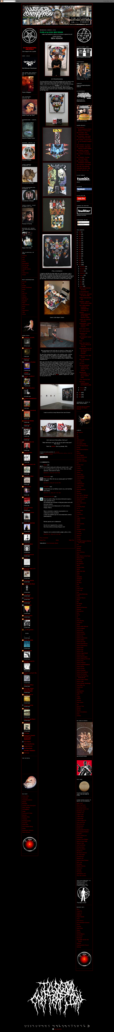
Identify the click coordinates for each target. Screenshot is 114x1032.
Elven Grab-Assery (81, 503)
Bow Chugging (80, 455)
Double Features (81, 499)
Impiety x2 (79, 913)
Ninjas (78, 573)
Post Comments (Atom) (52, 543)
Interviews (60, 453)
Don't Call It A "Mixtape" (82, 495)
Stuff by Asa (80, 630)
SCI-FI (78, 615)
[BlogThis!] (42, 457)
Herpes (78, 930)
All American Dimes (81, 807)
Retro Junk (79, 862)
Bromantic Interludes (82, 461)
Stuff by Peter (80, 660)
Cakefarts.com (80, 812)
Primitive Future (28, 615)
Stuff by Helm (80, 647)
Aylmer (24, 261)
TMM (23, 312)
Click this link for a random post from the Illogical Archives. (83, 408)
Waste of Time (80, 706)
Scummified (27, 497)
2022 (80, 240)
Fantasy (79, 512)
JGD (23, 283)
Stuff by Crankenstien (82, 638)
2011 (80, 264)
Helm (23, 271)
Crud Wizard (27, 594)
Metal (65, 453)
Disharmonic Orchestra (27, 830)
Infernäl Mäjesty (81, 934)
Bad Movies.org (80, 810)
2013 (80, 260)
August (82, 275)
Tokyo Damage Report (29, 719)
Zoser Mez (24, 822)
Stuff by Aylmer (80, 632)
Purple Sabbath (80, 916)
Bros (55, 453)
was (78, 704)
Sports (78, 624)
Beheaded (24, 803)
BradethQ (24, 301)
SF (77, 617)
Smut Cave (79, 868)
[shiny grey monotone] (30, 410)
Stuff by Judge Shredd (82, 653)
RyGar (23, 306)
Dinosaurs (79, 493)
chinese (79, 472)
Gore (78, 516)
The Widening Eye (28, 598)
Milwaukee (79, 559)
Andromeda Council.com (83, 809)
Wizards (50, 454)
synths (78, 689)
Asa (23, 291)
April (81, 284)
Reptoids (79, 609)
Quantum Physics (81, 597)
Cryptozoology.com (81, 820)
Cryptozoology (80, 485)
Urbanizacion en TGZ (49, 496)
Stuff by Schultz (81, 668)
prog (78, 592)
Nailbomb (79, 915)
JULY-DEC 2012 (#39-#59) (83, 166)
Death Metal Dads (81, 489)
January (82, 390)
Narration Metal (80, 567)
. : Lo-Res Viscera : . (29, 629)
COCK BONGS (80, 478)
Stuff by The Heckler (82, 674)
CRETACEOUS (80, 483)
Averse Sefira (25, 796)
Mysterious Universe (82, 852)
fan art (78, 508)
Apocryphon (80, 442)
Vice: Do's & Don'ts (81, 875)
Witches (79, 708)
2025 (80, 234)
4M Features (80, 432)
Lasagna (79, 539)
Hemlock (79, 943)
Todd (23, 308)
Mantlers (79, 548)
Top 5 (78, 694)
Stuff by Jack (80, 649)
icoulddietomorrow (29, 554)
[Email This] (40, 457)
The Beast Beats (28, 748)
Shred (80, 341)
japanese (79, 535)
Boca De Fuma (27, 428)
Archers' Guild (27, 605)
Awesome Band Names (82, 445)
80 (77, 434)
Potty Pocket (80, 588)
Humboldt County (81, 529)
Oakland (79, 580)
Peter (23, 257)
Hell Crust (24, 293)
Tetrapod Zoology (28, 705)
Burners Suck (80, 464)
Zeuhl (78, 713)
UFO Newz (26, 733)
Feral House (80, 837)
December (82, 266)
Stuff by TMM (80, 681)
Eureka (78, 504)
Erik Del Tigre (25, 265)
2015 (80, 256)
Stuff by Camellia (81, 634)
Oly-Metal (79, 582)
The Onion (79, 871)
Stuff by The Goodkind (82, 672)
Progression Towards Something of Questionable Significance (29, 737)
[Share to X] (44, 457)
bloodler (24, 285)
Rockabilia (79, 864)
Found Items (80, 514)
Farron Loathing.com (82, 835)
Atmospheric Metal (81, 443)
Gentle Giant (25, 824)
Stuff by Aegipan (81, 628)
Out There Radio (81, 854)
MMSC (78, 565)
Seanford (24, 255)
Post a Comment (44, 537)
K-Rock (24, 314)
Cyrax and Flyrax (81, 822)
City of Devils (27, 741)
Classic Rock (80, 474)
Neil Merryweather (26, 820)
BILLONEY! (46, 486)
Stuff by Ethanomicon (82, 645)
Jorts (57, 374)
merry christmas (81, 552)
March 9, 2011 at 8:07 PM (52, 472)
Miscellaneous (80, 563)
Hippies (78, 525)
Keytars (79, 537)
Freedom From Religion (82, 839)
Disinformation (80, 826)
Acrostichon (80, 936)
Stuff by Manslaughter (82, 657)
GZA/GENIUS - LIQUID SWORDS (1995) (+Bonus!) (85, 325)
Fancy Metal (80, 510)
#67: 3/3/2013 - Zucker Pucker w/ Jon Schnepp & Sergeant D (84, 141)
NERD (78, 569)
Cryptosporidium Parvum (83, 945)
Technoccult (27, 424)
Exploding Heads (81, 506)
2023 (80, 238)
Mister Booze (27, 601)
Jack (23, 259)
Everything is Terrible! (29, 362)
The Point (26, 708)
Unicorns (79, 700)
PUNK (78, 596)
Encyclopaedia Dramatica (83, 829)
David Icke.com (80, 824)
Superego (79, 870)
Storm (78, 918)
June (81, 279)
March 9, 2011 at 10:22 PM (52, 483)
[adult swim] (80, 803)
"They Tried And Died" (84, 379)
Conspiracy (79, 482)
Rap (78, 601)
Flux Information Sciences (83, 922)
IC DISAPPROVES (84, 292)
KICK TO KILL (27, 486)
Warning (79, 947)
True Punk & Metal (28, 476)
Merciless (24, 815)
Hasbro (78, 522)
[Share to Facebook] (45, 457)
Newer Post (42, 540)
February (82, 387)
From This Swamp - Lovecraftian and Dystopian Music (29, 690)
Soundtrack (79, 622)
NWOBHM (79, 578)
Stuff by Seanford (81, 670)
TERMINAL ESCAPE (29, 337)
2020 (80, 245)
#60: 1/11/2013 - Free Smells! (84, 164)
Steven (24, 295)
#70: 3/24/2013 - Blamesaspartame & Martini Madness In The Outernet (84, 129)
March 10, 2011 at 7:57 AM (52, 492)
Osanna (79, 932)
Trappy (78, 696)
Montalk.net (79, 850)
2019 (80, 247)
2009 (80, 394)
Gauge (23, 811)
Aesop (23, 289)
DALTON (79, 487)
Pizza (78, 586)
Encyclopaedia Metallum (83, 831)
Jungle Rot (79, 911)
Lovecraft (79, 546)
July (81, 277)
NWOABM (79, 577)
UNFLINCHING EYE (29, 442)
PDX (78, 584)
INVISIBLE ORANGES (29, 750)
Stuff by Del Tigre (81, 641)
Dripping (24, 801)
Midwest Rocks (80, 557)
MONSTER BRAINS (29, 421)
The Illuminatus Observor (28, 453)
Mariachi (79, 550)
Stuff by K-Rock (81, 655)
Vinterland (24, 819)
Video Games (80, 702)
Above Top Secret (81, 805)
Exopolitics (79, 833)
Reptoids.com (80, 858)
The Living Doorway (29, 744)
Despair (78, 491)
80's (78, 436)
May (81, 281)
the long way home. (29, 512)
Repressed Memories (82, 607)
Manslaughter (25, 263)
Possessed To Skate (27, 813)
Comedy (79, 480)
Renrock (79, 605)
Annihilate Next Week (29, 584)
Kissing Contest (80, 847)
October (82, 271)
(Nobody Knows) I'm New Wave (29, 662)
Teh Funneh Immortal (84, 331)
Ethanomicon (25, 310)
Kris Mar (24, 281)
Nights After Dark (81, 571)
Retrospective (80, 611)
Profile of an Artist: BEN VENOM (51, 32)
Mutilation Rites (26, 817)
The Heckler (25, 267)
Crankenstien (25, 272)
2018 (80, 249)
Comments (81, 224)
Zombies (79, 715)
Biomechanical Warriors (82, 449)
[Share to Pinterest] (47, 457)
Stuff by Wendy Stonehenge (83, 683)
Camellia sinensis (26, 269)
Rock (78, 613)
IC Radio (79, 531)
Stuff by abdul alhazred (82, 626)
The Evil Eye (27, 722)
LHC (78, 544)
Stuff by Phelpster (81, 662)
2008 (80, 397)
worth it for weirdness (82, 712)
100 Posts (81, 363)
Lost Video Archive (29, 580)
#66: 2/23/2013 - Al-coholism (84, 145)
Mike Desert (25, 299)
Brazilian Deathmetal (82, 457)
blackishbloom (28, 348)
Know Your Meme (81, 849)
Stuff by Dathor (80, 639)
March (81, 286)
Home (57, 540)
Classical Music (80, 476)
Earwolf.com (80, 828)
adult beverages (48, 453)
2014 (80, 258)
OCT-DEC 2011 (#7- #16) (83, 170)
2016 (80, 253)
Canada (78, 466)
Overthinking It (80, 856)
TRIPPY (79, 698)
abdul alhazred (25, 304)
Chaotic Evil (80, 470)
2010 (80, 392)
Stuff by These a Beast (82, 679)
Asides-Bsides (27, 533)
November (82, 268)
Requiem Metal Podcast (82, 860)
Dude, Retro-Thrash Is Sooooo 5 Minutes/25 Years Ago (85, 344)
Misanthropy (80, 561)
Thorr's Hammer (26, 807)
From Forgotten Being (27, 826)
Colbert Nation (80, 816)
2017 (80, 251)
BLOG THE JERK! (28, 640)
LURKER (26, 372)
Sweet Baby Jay (81, 685)
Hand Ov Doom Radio (82, 841)
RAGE (78, 599)
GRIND (78, 520)
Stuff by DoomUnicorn (82, 643)
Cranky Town (27, 619)
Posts (80, 222)
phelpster (24, 297)
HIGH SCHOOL (80, 523)
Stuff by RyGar (80, 666)
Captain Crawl (80, 814)
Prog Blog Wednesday (82, 594)
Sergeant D (27, 438)
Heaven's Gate (80, 843)
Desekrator (79, 937)
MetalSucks (27, 358)
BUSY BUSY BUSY (84, 329)
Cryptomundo (80, 818)
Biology (78, 447)
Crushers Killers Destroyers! (29, 805)
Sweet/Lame (80, 687)
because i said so (28, 694)
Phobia (24, 828)
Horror (78, 527)
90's (78, 438)
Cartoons (79, 468)
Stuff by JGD (80, 651)
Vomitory (79, 926)
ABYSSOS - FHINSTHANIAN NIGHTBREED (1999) (85, 383)
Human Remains (26, 832)
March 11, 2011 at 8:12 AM (52, 534)
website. (53, 446)
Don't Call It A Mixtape (82, 497)
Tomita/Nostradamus (27, 800)
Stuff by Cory (80, 636)
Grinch (78, 924)
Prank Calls (79, 590)
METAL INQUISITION (29, 523)
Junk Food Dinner (81, 845)
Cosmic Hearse (28, 650)
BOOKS (79, 453)
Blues (78, 451)
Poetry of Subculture (29, 388)
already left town (28, 746)
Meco (78, 909)
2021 (80, 243)
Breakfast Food (80, 459)
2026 (80, 232)
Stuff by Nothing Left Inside (83, 658)
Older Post (71, 540)
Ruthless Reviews (81, 866)
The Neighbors (25, 809)
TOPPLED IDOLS (28, 544)
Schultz (24, 274)
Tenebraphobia (80, 691)
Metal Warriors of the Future (83, 556)
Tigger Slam (80, 692)
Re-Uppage (79, 603)
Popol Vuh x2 (80, 920)
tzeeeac (26, 558)
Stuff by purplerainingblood (83, 664)
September (82, 273)
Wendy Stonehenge (27, 287)
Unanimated (25, 798)
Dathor (23, 302)
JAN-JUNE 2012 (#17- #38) (83, 168)
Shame (78, 618)
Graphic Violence (81, 518)
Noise (78, 575)
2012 (80, 262)
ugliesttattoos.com (81, 873)
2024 (80, 236)
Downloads (79, 501)
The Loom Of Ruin (28, 685)
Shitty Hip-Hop (80, 620)
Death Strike (80, 928)
